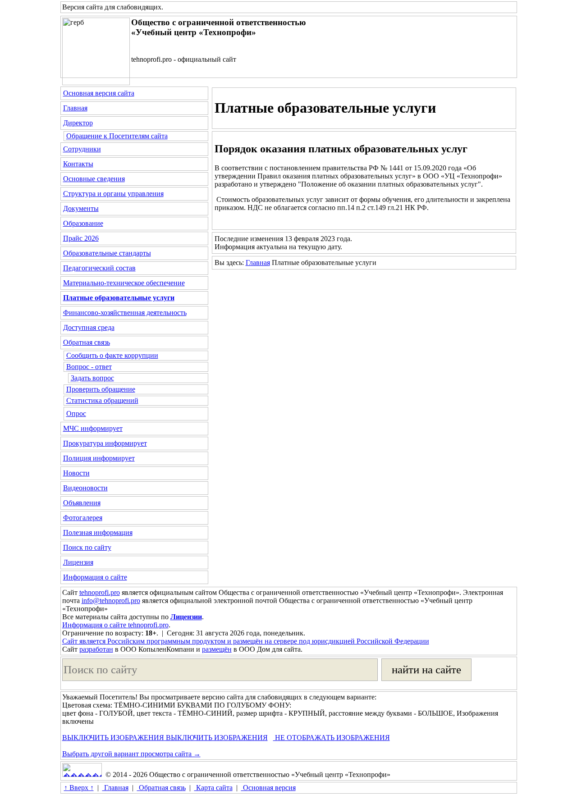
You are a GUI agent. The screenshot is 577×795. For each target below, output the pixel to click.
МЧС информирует (93, 428)
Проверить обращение (100, 389)
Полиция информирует (99, 458)
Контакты (78, 164)
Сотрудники (82, 149)
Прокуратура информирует (105, 443)
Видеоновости (85, 488)
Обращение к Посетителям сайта (117, 136)
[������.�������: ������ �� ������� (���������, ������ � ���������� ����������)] (82, 770)
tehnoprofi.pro (99, 592)
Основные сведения (94, 179)
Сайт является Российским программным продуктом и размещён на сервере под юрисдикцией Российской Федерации (245, 641)
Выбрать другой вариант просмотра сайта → (131, 754)
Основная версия (268, 787)
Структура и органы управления (113, 193)
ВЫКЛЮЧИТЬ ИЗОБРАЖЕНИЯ (113, 737)
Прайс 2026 (81, 238)
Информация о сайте (95, 577)
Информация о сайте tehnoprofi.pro (115, 625)
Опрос (76, 413)
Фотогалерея (82, 517)
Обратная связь (86, 342)
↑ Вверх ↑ (79, 787)
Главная (75, 108)
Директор (78, 123)
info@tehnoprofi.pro (111, 600)
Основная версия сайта (98, 93)
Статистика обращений (102, 400)
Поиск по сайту (87, 547)
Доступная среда (88, 327)
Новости (76, 473)
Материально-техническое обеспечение (124, 283)
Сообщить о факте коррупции (112, 355)
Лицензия (78, 562)
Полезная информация (98, 532)
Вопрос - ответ (89, 366)
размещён (217, 649)
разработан (96, 649)
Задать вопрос (92, 378)
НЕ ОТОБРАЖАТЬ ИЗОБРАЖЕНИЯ (331, 737)
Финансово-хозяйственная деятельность (125, 312)
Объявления (82, 503)
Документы (81, 208)
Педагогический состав (99, 268)
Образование (83, 223)
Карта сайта (213, 787)
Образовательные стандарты (107, 253)
